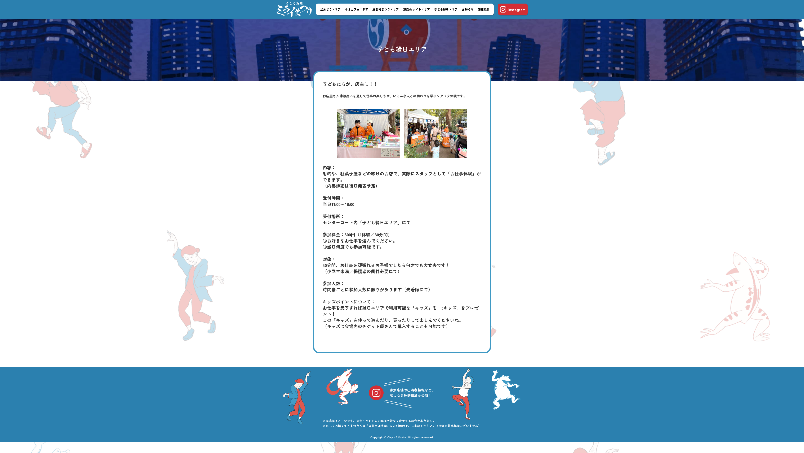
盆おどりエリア (330, 9)
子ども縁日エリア (446, 9)
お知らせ (468, 9)
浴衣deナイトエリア (416, 9)
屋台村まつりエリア (385, 9)
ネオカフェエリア (356, 9)
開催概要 (484, 9)
